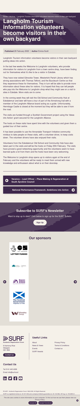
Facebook (15, 378)
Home (13, 339)
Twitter (10, 378)
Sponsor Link (19, 250)
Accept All (32, 403)
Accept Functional (45, 403)
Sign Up (40, 222)
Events (34, 349)
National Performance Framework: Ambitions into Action (40, 190)
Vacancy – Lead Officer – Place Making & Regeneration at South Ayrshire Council (40, 180)
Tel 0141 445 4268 (10, 369)
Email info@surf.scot (10, 372)
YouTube (20, 378)
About (34, 342)
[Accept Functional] (77, 400)
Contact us (9, 355)
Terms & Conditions (62, 346)
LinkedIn (5, 378)
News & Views (37, 346)
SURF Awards (37, 352)
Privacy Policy (60, 342)
